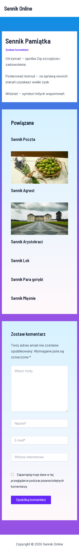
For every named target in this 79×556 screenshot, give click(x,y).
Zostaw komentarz (16, 49)
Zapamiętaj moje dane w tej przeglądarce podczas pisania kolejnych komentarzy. (37, 480)
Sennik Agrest (23, 190)
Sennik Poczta (23, 139)
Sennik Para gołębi (27, 279)
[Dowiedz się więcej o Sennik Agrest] (39, 167)
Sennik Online (18, 8)
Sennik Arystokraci (27, 241)
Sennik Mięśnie (23, 298)
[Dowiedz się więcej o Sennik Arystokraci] (39, 218)
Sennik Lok (20, 260)
